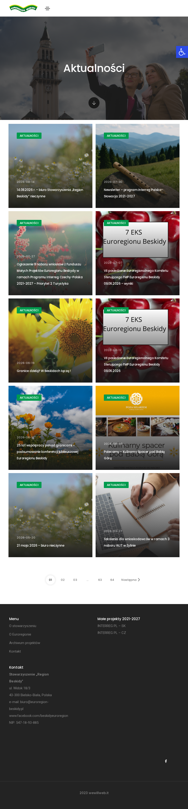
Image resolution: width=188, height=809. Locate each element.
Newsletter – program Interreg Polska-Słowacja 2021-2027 (133, 193)
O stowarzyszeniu (22, 626)
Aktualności (29, 136)
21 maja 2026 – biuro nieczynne (40, 545)
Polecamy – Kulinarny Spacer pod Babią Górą (134, 455)
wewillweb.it (99, 793)
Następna (128, 580)
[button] (182, 52)
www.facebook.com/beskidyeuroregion (38, 716)
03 (75, 580)
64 (112, 580)
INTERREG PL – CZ (111, 633)
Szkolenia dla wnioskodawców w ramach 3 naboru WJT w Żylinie (136, 542)
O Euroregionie (20, 634)
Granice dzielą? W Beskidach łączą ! (44, 371)
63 (100, 580)
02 (63, 580)
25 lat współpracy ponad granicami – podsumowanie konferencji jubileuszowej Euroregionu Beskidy (47, 451)
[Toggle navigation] (47, 8)
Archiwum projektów (24, 643)
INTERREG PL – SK (111, 626)
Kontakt (15, 651)
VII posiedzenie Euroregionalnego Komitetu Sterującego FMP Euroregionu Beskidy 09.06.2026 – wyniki (136, 277)
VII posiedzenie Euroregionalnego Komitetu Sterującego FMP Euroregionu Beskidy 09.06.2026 (136, 364)
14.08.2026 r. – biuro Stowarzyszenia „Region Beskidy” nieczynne (50, 193)
